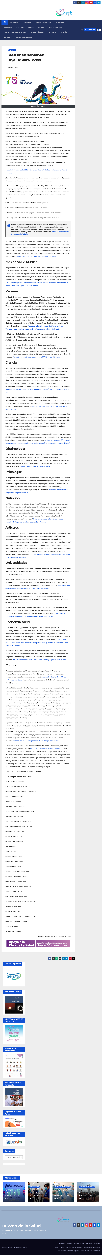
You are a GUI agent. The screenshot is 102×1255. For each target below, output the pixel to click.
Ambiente (8, 27)
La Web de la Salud (21, 1225)
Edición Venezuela (24, 37)
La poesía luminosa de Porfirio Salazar (44, 749)
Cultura (20, 27)
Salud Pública (37, 32)
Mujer (31, 27)
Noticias (8, 37)
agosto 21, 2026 (13, 1195)
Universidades (55, 27)
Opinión (63, 32)
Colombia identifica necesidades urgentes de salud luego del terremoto (38, 1192)
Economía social (43, 22)
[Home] (4, 22)
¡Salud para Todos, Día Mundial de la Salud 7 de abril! (35, 257)
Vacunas (52, 32)
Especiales (12, 50)
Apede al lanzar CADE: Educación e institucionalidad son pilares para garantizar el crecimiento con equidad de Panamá (36, 643)
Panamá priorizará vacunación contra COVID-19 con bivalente (36, 357)
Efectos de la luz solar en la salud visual (35, 466)
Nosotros (15, 22)
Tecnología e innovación (15, 32)
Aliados (27, 22)
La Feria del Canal (11, 1193)
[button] (82, 30)
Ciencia (41, 27)
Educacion (60, 22)
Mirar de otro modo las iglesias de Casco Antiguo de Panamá (36, 741)
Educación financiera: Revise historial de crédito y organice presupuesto (39, 660)
